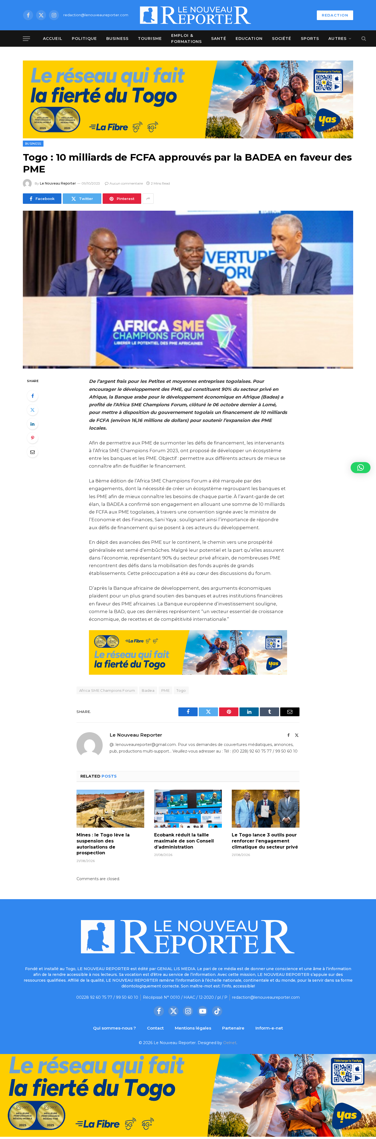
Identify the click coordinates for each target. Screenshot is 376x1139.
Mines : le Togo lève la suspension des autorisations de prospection (103, 843)
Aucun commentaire (126, 183)
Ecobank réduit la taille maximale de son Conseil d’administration (184, 841)
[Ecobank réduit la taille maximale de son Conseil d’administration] (188, 809)
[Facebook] (32, 395)
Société (281, 38)
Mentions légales (193, 1028)
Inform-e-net (269, 1028)
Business (117, 38)
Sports (310, 38)
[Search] (363, 38)
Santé (218, 38)
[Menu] (26, 38)
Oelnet (229, 1042)
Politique (84, 38)
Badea (148, 690)
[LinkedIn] (32, 423)
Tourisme (150, 38)
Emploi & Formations (186, 38)
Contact (155, 1028)
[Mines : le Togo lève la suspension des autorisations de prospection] (110, 809)
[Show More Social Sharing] (148, 198)
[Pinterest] (32, 437)
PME (165, 690)
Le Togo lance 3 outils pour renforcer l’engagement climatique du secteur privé (265, 841)
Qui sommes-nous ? (114, 1028)
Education (249, 38)
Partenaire (233, 1028)
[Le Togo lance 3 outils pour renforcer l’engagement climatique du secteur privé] (265, 809)
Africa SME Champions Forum (107, 690)
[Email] (32, 451)
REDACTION (335, 15)
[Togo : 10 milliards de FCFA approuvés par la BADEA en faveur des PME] (188, 290)
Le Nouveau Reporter (58, 183)
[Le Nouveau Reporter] (196, 15)
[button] (360, 467)
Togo (181, 690)
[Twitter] (32, 409)
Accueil (52, 38)
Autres (337, 38)
